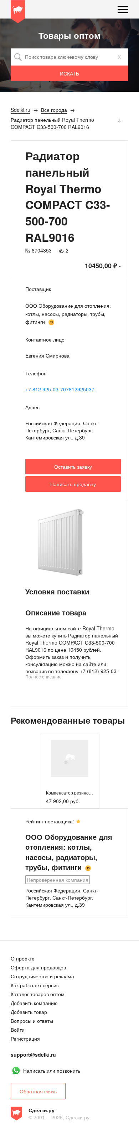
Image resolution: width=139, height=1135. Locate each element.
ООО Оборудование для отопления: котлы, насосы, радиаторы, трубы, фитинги (68, 313)
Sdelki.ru (18, 13)
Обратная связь (38, 1091)
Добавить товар (29, 1011)
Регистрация (25, 1038)
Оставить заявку (73, 466)
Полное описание (43, 676)
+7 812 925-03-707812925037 (59, 389)
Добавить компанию (34, 1002)
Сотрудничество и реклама (42, 976)
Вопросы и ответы (32, 1020)
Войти (18, 1029)
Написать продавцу (73, 484)
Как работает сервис (35, 985)
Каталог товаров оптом (38, 994)
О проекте (23, 958)
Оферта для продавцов (38, 967)
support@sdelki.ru (33, 1054)
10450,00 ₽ (101, 265)
